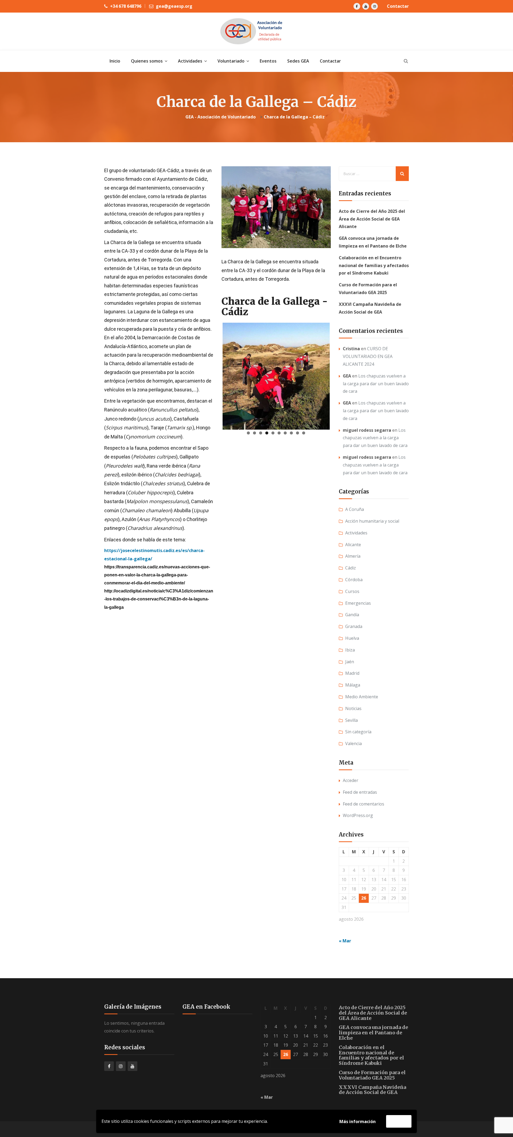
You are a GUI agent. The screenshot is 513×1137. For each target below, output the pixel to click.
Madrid (352, 673)
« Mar (345, 941)
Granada (353, 626)
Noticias (353, 708)
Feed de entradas (360, 792)
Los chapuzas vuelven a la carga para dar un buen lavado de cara (376, 383)
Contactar (398, 6)
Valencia (353, 743)
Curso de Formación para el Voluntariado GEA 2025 (372, 1075)
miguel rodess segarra (367, 430)
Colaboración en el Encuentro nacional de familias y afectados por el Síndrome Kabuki (374, 265)
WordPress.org (358, 815)
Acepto (398, 1121)
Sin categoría (358, 732)
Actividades (356, 533)
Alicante (353, 545)
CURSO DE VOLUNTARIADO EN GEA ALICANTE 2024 (367, 356)
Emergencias (358, 603)
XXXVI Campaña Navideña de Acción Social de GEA (372, 1090)
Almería (352, 556)
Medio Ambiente (361, 697)
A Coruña (354, 509)
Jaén (349, 662)
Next (337, 359)
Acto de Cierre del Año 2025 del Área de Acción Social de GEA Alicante (372, 219)
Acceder (350, 780)
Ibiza (350, 650)
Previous (214, 359)
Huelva (352, 638)
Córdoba (354, 580)
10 (303, 402)
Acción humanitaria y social (372, 521)
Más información (357, 1121)
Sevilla (351, 720)
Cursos (352, 591)
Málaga (352, 685)
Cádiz (350, 568)
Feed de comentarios (363, 804)
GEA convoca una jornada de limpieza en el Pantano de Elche (373, 1032)
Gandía (352, 615)
